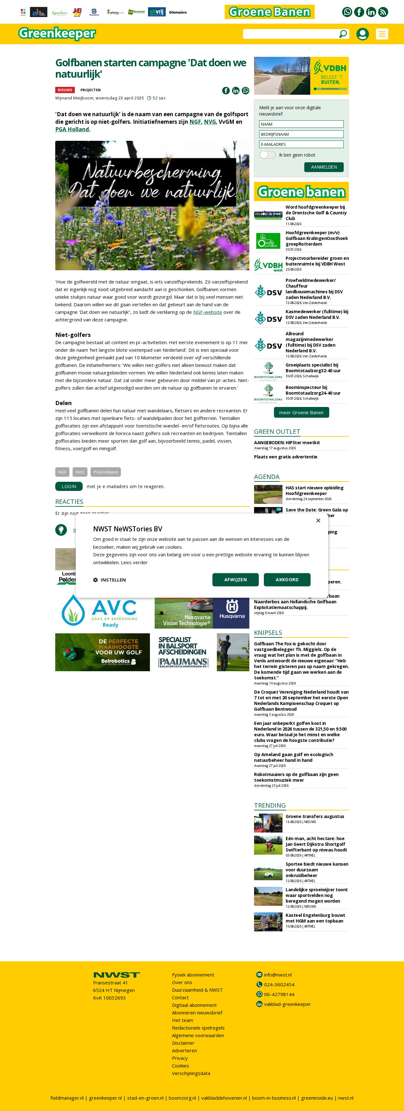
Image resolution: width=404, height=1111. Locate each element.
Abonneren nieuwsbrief (197, 1012)
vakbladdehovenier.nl (224, 1098)
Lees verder (134, 562)
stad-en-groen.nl (145, 1098)
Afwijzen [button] (235, 579)
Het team (182, 1020)
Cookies (180, 1065)
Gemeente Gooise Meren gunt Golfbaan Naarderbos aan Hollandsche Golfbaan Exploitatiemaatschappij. (297, 601)
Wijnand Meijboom (74, 98)
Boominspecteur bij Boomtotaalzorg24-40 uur (313, 390)
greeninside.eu (317, 1098)
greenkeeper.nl (105, 1098)
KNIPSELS (268, 632)
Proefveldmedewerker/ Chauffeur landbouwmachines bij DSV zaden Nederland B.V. (314, 288)
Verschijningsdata (191, 1073)
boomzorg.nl (182, 1098)
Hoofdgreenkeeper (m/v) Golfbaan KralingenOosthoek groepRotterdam (317, 238)
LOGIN (69, 486)
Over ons (182, 982)
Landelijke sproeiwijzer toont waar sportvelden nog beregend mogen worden (317, 895)
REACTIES (69, 501)
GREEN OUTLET (277, 431)
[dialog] (202, 555)
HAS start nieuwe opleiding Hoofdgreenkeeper (314, 490)
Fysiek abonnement (193, 974)
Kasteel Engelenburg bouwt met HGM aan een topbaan (315, 918)
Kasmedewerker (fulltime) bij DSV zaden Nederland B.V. (317, 314)
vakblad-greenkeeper (287, 1004)
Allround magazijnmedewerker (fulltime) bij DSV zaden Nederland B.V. (310, 342)
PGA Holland (72, 129)
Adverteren (184, 1050)
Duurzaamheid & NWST (197, 990)
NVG (210, 121)
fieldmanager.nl (67, 1098)
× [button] (318, 520)
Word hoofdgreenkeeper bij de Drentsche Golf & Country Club (316, 212)
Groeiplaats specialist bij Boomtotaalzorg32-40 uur (313, 367)
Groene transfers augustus (315, 816)
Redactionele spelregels (198, 1027)
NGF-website (207, 312)
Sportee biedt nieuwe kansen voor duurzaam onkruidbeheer (317, 869)
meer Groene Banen (301, 412)
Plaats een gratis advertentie (286, 457)
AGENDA (267, 476)
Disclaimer (183, 1043)
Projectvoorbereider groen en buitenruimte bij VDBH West (317, 261)
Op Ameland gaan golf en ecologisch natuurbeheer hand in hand (293, 757)
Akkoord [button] (287, 579)
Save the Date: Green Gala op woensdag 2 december (317, 512)
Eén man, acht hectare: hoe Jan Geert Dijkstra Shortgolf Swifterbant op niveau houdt (316, 844)
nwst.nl (346, 1098)
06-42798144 (279, 994)
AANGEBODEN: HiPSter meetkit (287, 442)
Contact (180, 997)
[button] (109, 579)
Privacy (180, 1058)
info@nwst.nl (278, 974)
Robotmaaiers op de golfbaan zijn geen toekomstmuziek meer (296, 777)
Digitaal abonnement (194, 1005)
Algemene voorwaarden (198, 1035)
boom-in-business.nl (274, 1098)
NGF (195, 121)
